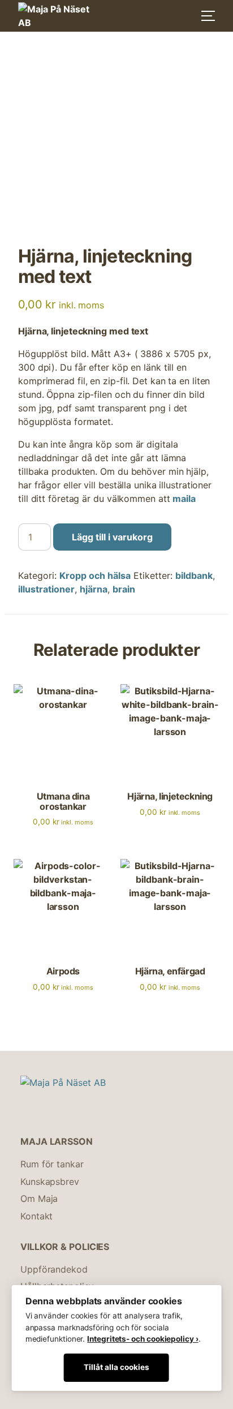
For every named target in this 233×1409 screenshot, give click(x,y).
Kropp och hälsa (95, 575)
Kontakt (36, 1216)
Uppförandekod (54, 1269)
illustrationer (46, 589)
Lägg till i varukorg (112, 537)
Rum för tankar (52, 1164)
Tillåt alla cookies (116, 1367)
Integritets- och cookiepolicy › (142, 1338)
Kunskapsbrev (49, 1181)
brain (124, 589)
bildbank (194, 575)
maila (184, 498)
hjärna (93, 589)
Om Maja (39, 1198)
